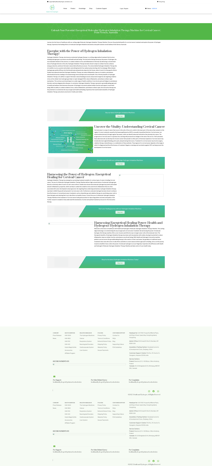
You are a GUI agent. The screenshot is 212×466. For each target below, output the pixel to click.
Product (73, 8)
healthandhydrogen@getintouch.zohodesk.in (67, 382)
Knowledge (82, 8)
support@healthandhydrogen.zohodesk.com (60, 1)
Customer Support (101, 8)
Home (65, 8)
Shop (90, 8)
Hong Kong (161, 1)
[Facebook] (154, 391)
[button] (73, 8)
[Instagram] (149, 391)
